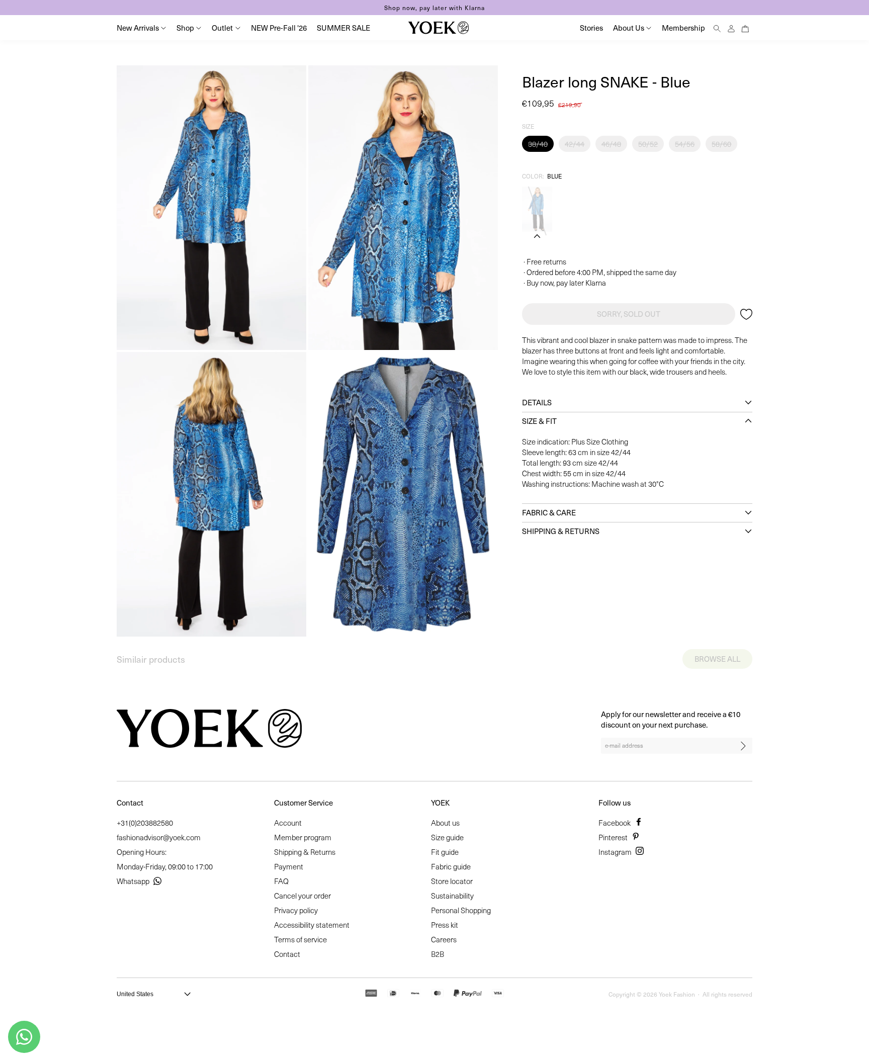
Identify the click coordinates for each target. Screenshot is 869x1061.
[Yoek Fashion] (438, 27)
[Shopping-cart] (745, 27)
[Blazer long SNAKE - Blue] (537, 209)
